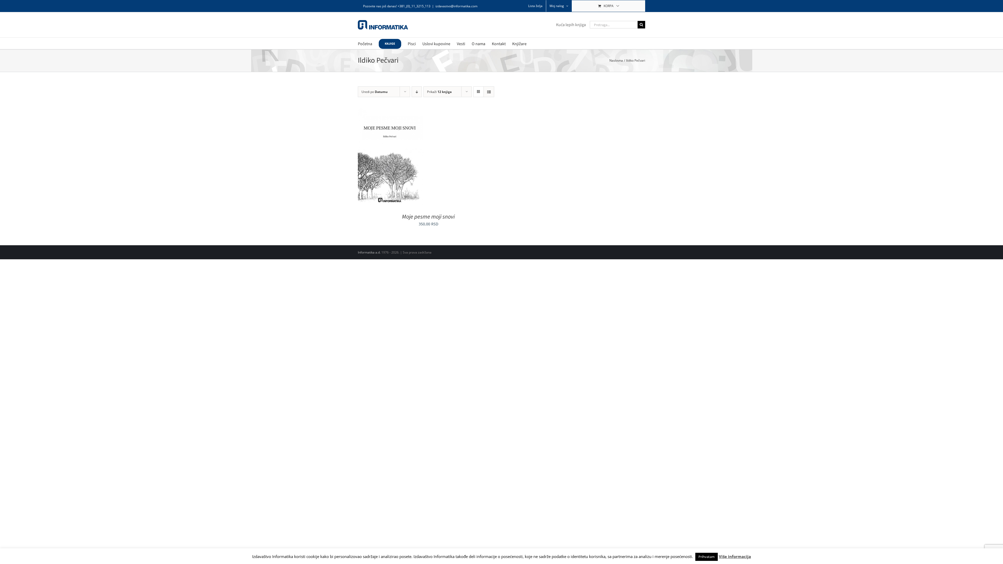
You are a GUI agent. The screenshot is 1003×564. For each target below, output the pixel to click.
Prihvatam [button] (706, 556)
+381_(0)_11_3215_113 (414, 6)
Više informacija (735, 556)
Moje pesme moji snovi (428, 217)
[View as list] (489, 92)
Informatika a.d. (369, 252)
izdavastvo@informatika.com (456, 6)
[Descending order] (417, 91)
